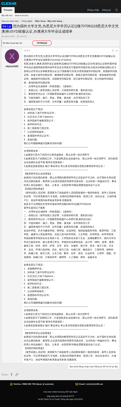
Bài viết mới (6, 15)
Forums (8, 10)
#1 (117, 51)
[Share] (113, 51)
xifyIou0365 (9, 36)
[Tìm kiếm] (116, 10)
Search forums (21, 15)
